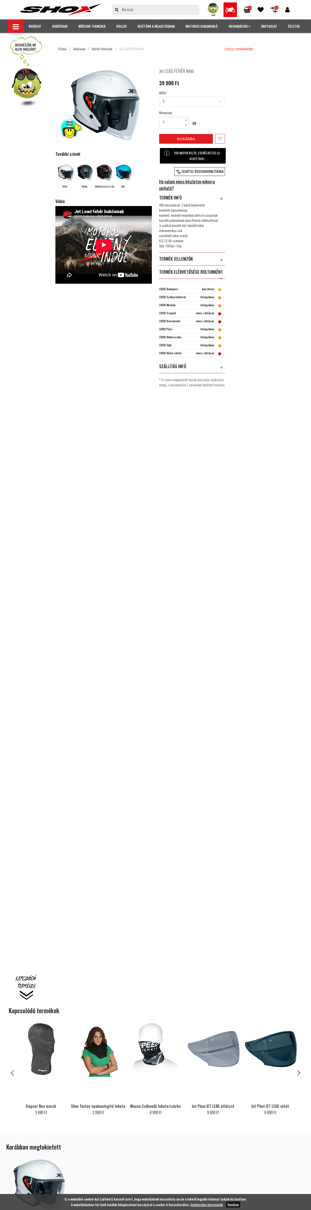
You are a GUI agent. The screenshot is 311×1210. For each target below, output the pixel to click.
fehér (65, 186)
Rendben (233, 1204)
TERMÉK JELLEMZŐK (176, 259)
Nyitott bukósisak (102, 48)
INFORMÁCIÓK (238, 26)
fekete (84, 186)
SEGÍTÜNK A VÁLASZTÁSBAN (156, 26)
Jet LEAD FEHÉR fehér (132, 48)
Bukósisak (80, 48)
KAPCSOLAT (269, 26)
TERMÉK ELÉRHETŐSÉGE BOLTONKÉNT (191, 272)
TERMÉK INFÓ (170, 197)
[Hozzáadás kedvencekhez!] (220, 139)
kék (123, 186)
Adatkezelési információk (206, 1204)
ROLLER (121, 26)
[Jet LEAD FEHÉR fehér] (60, 9)
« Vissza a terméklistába (238, 48)
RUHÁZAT (35, 26)
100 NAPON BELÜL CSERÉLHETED (197, 155)
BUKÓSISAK (60, 26)
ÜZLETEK (294, 26)
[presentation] (12, 1072)
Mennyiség (165, 112)
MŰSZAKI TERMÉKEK (91, 26)
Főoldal (62, 48)
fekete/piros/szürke (104, 186)
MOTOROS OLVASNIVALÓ (202, 26)
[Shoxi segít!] (213, 9)
